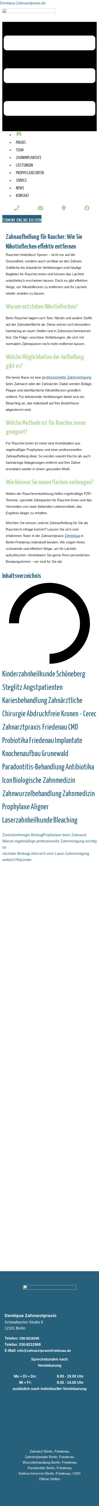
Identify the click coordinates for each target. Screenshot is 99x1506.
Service (21, 180)
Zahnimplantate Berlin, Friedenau (49, 1457)
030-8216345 (29, 1338)
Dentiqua (72, 536)
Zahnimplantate (28, 158)
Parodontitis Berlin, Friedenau (50, 1468)
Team (19, 150)
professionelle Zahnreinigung (66, 377)
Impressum (14, 1487)
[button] (49, 76)
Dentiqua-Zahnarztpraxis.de (23, 3)
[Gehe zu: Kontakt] (64, 209)
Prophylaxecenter (30, 173)
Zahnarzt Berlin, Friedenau (49, 1451)
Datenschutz (15, 1493)
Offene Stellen (49, 1479)
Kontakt (22, 196)
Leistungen (24, 165)
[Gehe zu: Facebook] (87, 209)
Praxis (21, 142)
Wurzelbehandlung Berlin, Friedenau (50, 1462)
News (20, 188)
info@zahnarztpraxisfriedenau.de (44, 1350)
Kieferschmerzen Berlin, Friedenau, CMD (50, 1473)
